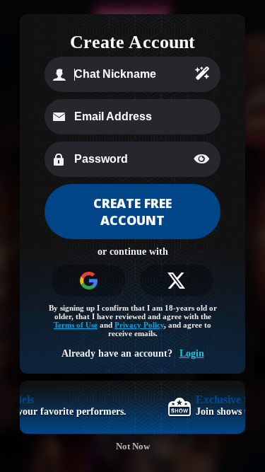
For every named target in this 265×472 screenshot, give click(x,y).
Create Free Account (132, 212)
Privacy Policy (139, 325)
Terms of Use (76, 325)
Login (191, 353)
